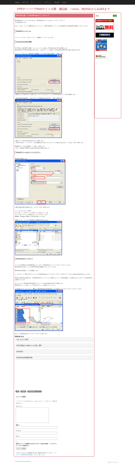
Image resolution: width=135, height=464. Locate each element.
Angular (64, 2)
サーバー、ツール (36, 2)
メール (18, 430)
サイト (18, 436)
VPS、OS (25, 2)
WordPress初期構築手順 (24, 357)
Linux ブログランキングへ (102, 58)
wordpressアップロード (34, 391)
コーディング (47, 2)
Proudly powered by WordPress (23, 461)
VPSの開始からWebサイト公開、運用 (29, 345)
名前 (17, 425)
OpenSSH (19, 351)
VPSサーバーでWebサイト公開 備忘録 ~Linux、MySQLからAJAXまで (63, 9)
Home (17, 2)
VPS (18, 391)
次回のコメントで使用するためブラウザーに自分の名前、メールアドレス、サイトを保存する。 (36, 444)
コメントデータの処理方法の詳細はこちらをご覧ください (36, 453)
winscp (23, 391)
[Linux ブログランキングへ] (101, 56)
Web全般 (56, 2)
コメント (19, 406)
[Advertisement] (30, 374)
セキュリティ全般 (22, 339)
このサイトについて (112, 462)
